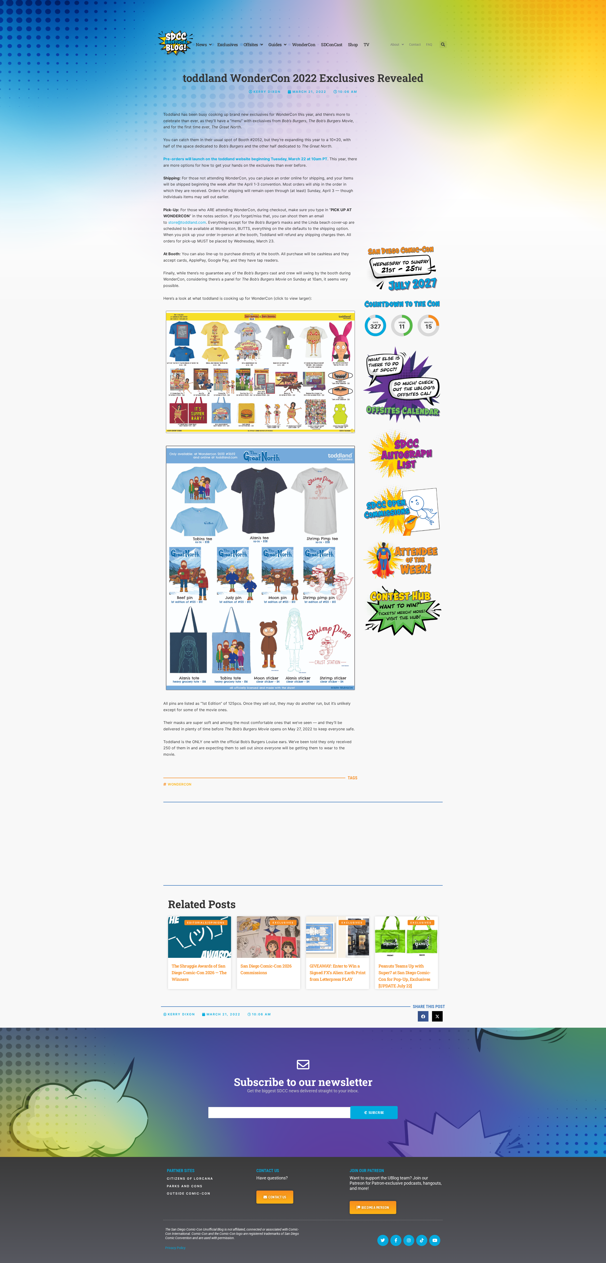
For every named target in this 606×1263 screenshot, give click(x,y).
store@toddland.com (187, 222)
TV (366, 44)
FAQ (429, 44)
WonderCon (304, 44)
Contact (415, 44)
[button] (443, 44)
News (201, 44)
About (394, 44)
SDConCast (331, 44)
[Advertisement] (303, 13)
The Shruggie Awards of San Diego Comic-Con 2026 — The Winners (199, 972)
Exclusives (227, 44)
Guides (274, 44)
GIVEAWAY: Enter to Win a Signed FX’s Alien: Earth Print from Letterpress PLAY (337, 972)
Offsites (251, 44)
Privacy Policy (175, 1248)
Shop (353, 44)
